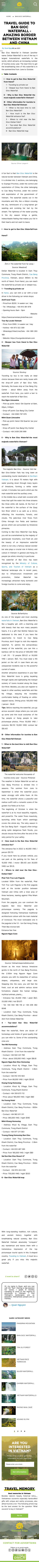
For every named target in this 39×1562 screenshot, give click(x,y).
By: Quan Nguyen (8, 48)
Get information (19, 1472)
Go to (19, 1515)
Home (8, 16)
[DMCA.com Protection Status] (19, 1557)
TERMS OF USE (32, 1537)
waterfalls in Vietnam (10, 620)
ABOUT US (5, 1537)
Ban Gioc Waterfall (24, 173)
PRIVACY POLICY (18, 1537)
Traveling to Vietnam (17, 1256)
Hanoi (6, 293)
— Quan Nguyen (17, 1305)
